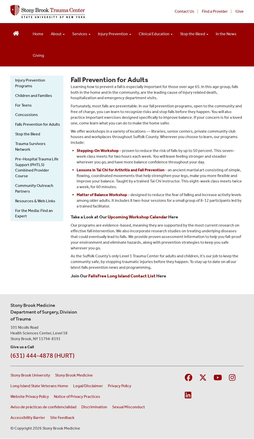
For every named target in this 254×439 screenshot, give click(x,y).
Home (38, 33)
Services (80, 33)
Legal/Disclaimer (88, 385)
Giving (38, 55)
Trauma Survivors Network (30, 146)
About (56, 33)
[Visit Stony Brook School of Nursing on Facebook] (188, 378)
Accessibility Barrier (27, 417)
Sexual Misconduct (128, 407)
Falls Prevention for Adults (37, 124)
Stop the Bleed (193, 33)
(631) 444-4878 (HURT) (42, 355)
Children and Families (33, 95)
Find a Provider (215, 11)
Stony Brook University (30, 375)
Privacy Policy (119, 385)
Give (239, 11)
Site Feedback (62, 417)
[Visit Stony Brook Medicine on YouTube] (217, 378)
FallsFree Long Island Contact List (122, 276)
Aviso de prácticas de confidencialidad (43, 407)
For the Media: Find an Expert (34, 213)
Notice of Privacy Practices (77, 396)
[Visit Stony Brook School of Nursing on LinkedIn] (188, 395)
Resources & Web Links (35, 201)
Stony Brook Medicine (74, 375)
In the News (226, 33)
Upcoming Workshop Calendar (137, 217)
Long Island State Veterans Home (39, 385)
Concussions (26, 114)
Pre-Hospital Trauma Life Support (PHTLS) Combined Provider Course (37, 167)
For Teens (23, 105)
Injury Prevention (113, 33)
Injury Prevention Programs (30, 83)
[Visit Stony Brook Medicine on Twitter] (203, 378)
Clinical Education (154, 33)
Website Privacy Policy (29, 396)
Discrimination (94, 407)
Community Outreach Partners (34, 188)
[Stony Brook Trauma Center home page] (76, 11)
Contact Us (184, 11)
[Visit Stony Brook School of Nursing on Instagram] (232, 378)
